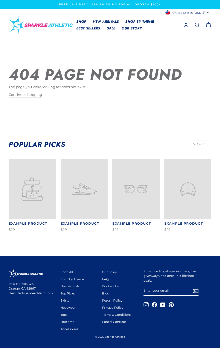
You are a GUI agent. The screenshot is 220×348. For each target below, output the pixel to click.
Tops (64, 314)
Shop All (67, 272)
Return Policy (112, 300)
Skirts (65, 300)
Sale (111, 28)
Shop (81, 21)
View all (200, 144)
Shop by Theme (139, 21)
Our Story (132, 28)
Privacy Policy (112, 307)
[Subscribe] (196, 291)
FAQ (105, 279)
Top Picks (68, 293)
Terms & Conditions (116, 314)
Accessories (69, 329)
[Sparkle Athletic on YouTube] (162, 304)
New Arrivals (106, 21)
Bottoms (67, 321)
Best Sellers (88, 28)
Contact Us (110, 286)
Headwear (68, 307)
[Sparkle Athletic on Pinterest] (171, 304)
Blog (105, 293)
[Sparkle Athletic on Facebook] (154, 304)
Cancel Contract (114, 321)
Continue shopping (25, 95)
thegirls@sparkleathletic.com (31, 293)
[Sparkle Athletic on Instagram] (146, 304)
